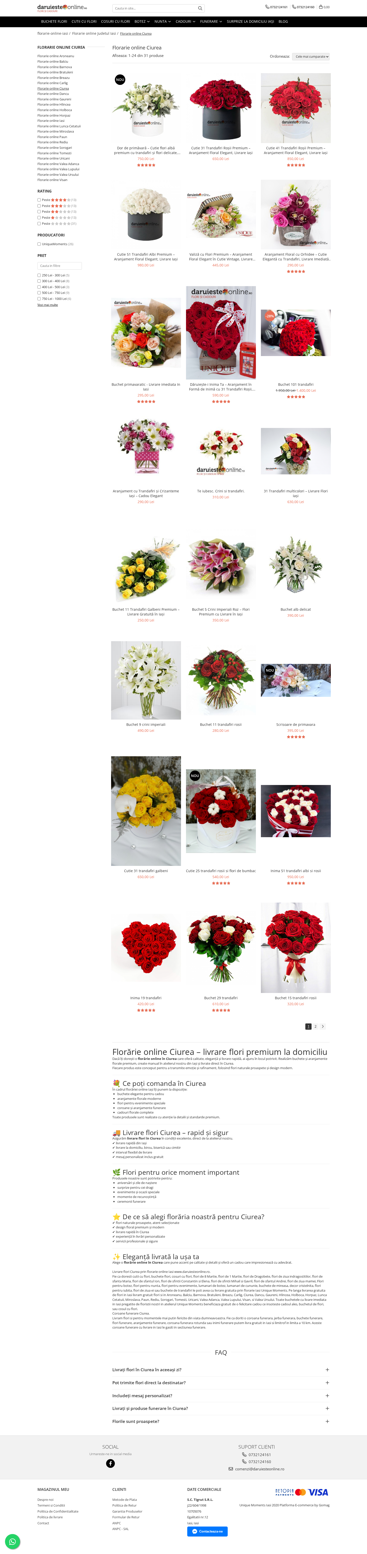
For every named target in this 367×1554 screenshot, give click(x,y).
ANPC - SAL (120, 1529)
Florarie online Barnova (54, 67)
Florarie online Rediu (52, 142)
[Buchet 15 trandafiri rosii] (296, 948)
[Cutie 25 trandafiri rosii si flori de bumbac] (221, 811)
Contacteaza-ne (211, 1531)
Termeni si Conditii (51, 1505)
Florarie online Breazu (53, 77)
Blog (283, 21)
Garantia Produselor (127, 1511)
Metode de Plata (124, 1499)
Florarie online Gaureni (54, 99)
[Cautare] (200, 8)
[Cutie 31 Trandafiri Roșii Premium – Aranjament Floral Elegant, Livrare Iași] (221, 108)
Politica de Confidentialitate (57, 1511)
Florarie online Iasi (50, 120)
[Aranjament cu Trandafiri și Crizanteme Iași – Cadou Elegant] (146, 451)
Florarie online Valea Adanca (58, 164)
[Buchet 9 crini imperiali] (146, 680)
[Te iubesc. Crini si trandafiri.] (221, 451)
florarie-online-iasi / (54, 33)
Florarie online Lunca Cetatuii (59, 126)
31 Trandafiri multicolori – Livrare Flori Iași (296, 493)
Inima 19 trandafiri (146, 997)
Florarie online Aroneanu (55, 56)
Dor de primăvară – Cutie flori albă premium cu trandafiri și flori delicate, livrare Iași (146, 150)
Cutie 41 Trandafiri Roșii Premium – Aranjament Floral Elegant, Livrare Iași (296, 150)
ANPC (116, 1523)
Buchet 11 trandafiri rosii (221, 724)
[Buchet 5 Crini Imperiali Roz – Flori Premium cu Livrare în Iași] (221, 564)
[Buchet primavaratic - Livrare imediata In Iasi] (146, 333)
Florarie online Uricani (53, 158)
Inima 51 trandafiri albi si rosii (296, 870)
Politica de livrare (50, 1517)
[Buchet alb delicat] (296, 563)
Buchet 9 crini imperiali (146, 724)
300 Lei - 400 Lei (53, 281)
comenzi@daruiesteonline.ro (259, 1468)
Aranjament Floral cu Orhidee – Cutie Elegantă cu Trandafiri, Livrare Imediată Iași (296, 256)
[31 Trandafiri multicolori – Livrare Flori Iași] (296, 451)
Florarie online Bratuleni (55, 72)
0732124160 (259, 1461)
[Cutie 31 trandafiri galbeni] (146, 811)
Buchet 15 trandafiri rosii (296, 997)
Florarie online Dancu (53, 93)
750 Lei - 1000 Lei (54, 298)
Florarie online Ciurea (53, 88)
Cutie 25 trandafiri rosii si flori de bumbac (221, 870)
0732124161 (259, 1454)
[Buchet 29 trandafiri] (221, 948)
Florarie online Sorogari (54, 147)
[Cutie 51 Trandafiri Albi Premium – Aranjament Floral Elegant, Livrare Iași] (146, 215)
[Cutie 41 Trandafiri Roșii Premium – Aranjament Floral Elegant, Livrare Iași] (296, 108)
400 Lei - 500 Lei (53, 287)
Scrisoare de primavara (295, 724)
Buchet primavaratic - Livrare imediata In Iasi (146, 386)
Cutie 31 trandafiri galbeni (146, 870)
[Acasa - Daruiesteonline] (62, 8)
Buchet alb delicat (296, 609)
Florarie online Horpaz (53, 115)
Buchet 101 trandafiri (296, 384)
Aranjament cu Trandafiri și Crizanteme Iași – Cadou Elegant (146, 493)
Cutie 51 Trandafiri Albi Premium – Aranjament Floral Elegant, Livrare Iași (146, 256)
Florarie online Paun (52, 137)
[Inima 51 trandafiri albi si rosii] (296, 811)
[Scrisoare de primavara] (296, 680)
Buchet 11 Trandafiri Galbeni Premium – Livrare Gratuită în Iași (146, 611)
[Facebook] (110, 1463)
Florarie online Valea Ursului (58, 174)
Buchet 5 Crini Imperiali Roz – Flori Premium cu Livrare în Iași (221, 611)
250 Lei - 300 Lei (53, 275)
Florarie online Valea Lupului (58, 169)
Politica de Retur (124, 1505)
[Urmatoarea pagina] (322, 1026)
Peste (46, 199)
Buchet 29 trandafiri (221, 997)
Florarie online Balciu (52, 61)
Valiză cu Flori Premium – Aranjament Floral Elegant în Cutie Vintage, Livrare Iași (221, 256)
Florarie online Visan (52, 180)
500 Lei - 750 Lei (53, 292)
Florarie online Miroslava (55, 131)
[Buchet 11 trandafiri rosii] (221, 680)
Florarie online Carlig (52, 83)
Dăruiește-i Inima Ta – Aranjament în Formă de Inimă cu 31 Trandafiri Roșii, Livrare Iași (221, 386)
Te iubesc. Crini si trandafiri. (221, 491)
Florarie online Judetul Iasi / (95, 33)
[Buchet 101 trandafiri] (296, 333)
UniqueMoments (54, 244)
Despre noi (45, 1499)
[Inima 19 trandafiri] (146, 947)
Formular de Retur (126, 1517)
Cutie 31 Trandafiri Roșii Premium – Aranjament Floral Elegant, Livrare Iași (221, 150)
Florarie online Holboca (54, 110)
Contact (43, 1523)
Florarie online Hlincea (53, 104)
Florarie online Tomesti (54, 153)
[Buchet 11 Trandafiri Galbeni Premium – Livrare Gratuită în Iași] (146, 563)
